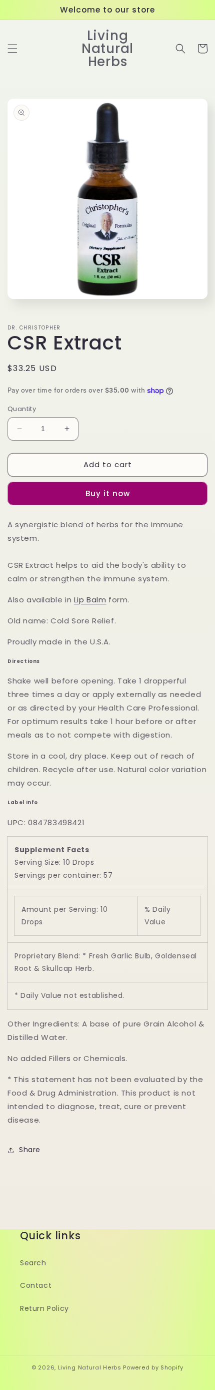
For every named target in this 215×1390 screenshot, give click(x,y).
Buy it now (108, 493)
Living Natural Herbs (90, 1367)
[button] (13, 49)
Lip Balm (90, 599)
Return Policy (44, 1308)
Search (33, 1263)
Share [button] (29, 1150)
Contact (36, 1285)
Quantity (22, 409)
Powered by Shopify (153, 1367)
